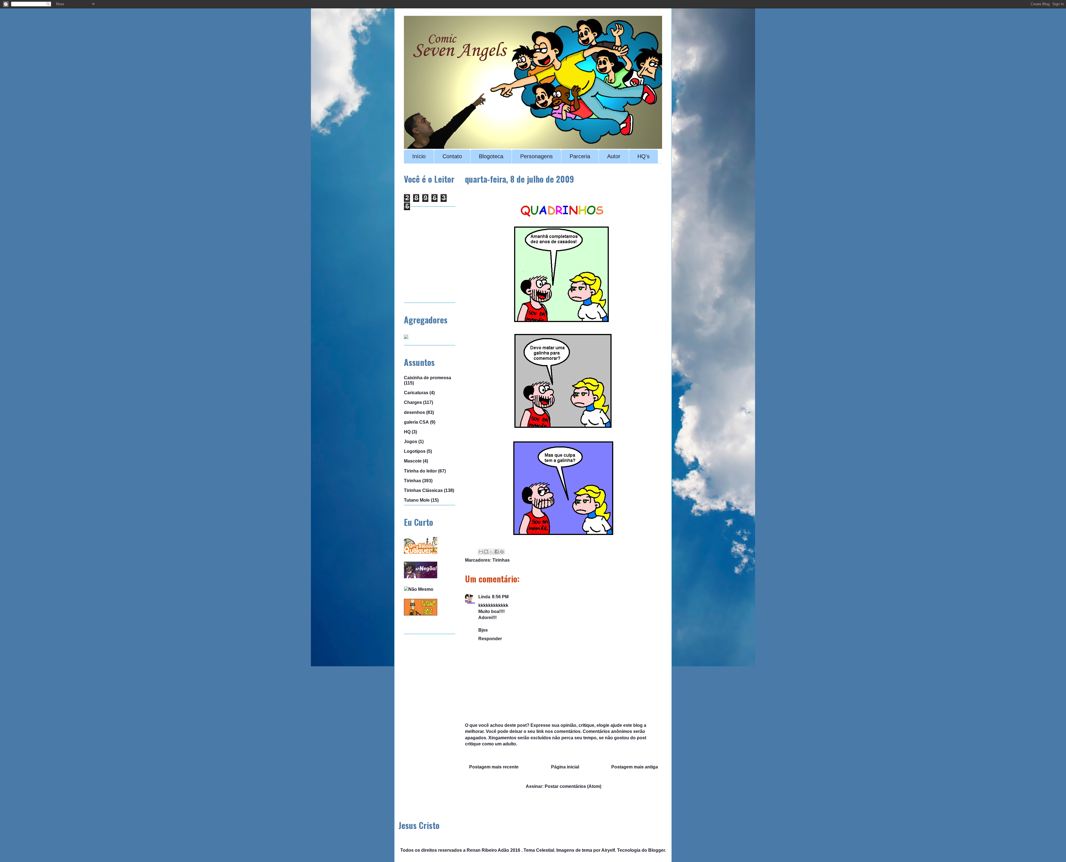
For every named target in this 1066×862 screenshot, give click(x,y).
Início (419, 156)
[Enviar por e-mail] (481, 551)
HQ (407, 431)
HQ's (643, 156)
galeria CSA (416, 422)
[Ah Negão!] (420, 576)
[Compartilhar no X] (491, 551)
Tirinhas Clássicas (423, 490)
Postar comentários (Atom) (573, 786)
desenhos (414, 412)
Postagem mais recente (494, 767)
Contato (452, 156)
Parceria (580, 156)
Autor (613, 156)
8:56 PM (500, 596)
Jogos (410, 441)
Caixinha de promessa (427, 377)
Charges (413, 402)
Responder (490, 638)
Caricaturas (416, 392)
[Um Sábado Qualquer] (420, 552)
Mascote (413, 461)
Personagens (536, 156)
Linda (484, 596)
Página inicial (565, 767)
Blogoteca (491, 156)
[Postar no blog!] (486, 551)
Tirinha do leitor (420, 471)
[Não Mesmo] (418, 589)
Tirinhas (501, 560)
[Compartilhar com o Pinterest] (502, 551)
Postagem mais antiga (634, 767)
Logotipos (415, 451)
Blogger (656, 850)
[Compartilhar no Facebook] (496, 551)
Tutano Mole (417, 500)
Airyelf (608, 850)
